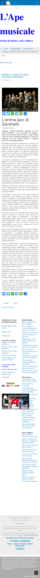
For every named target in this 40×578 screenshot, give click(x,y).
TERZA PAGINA (19, 544)
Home (6, 49)
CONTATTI (20, 549)
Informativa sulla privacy (30, 535)
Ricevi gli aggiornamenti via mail (8, 327)
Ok (36, 573)
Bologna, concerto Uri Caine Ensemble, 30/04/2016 (15, 75)
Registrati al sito (6, 332)
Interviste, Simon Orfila (9, 355)
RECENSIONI (15, 49)
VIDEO (9, 544)
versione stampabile (7, 307)
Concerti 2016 (28, 49)
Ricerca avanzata (6, 62)
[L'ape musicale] (13, 2)
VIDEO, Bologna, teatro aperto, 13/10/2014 (9, 359)
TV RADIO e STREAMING (20, 541)
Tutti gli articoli (5, 336)
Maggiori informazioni (30, 576)
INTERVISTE (23, 538)
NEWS (31, 538)
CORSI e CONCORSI (24, 545)
